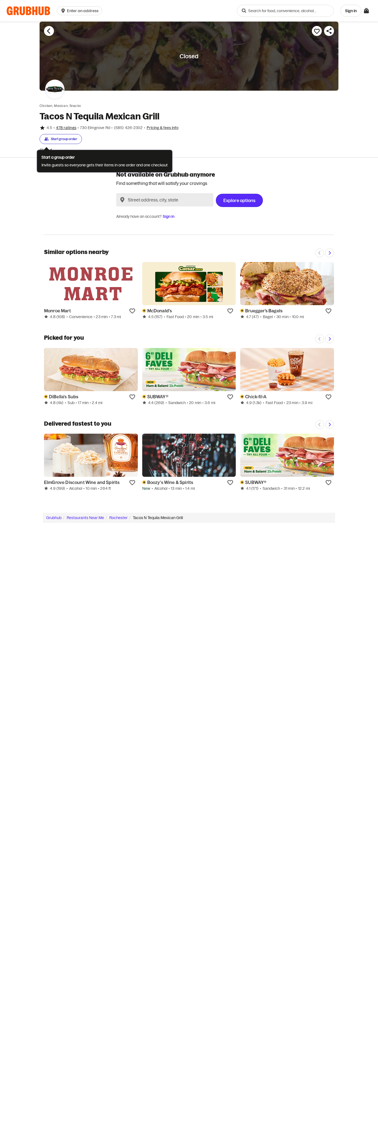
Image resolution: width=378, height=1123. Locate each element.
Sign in (168, 216)
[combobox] (285, 11)
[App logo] (28, 10)
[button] (80, 10)
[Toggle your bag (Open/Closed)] (366, 11)
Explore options (239, 200)
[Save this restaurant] (317, 31)
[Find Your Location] (122, 200)
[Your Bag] (366, 11)
